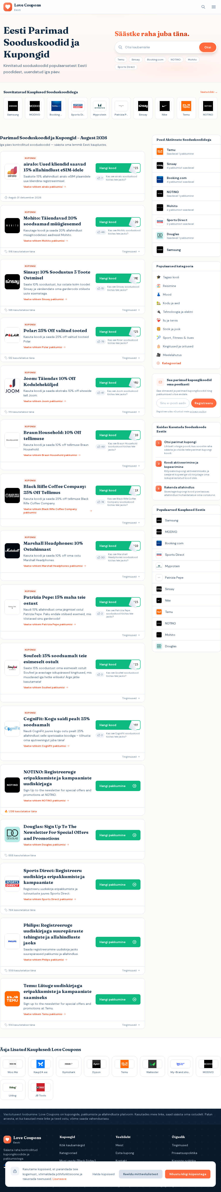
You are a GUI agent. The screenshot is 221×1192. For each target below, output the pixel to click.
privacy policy (198, 411)
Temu (121, 59)
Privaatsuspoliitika (184, 1153)
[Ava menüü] (214, 7)
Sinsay (136, 59)
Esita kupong (125, 1153)
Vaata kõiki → (209, 92)
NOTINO (176, 59)
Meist (119, 1145)
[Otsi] (203, 7)
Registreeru (204, 403)
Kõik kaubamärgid (72, 1145)
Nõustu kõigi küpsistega (187, 1174)
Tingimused (180, 1145)
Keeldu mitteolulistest (140, 1174)
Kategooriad (68, 1153)
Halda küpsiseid (104, 1174)
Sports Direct (126, 67)
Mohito (192, 59)
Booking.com (155, 59)
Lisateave (59, 1179)
